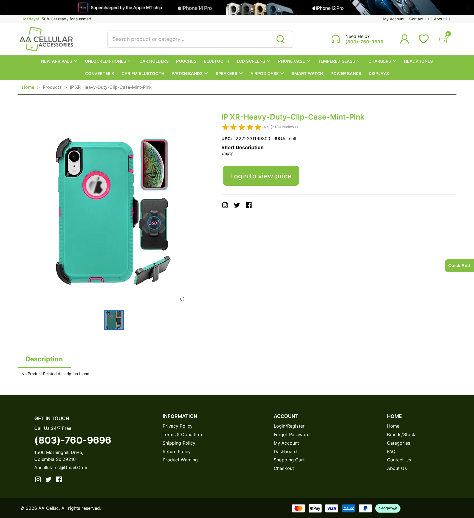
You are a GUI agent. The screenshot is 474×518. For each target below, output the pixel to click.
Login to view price (261, 176)
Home (28, 87)
